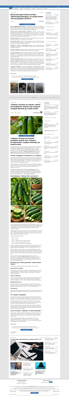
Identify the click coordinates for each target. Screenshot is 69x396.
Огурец (15, 112)
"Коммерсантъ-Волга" (18, 26)
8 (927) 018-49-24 (21, 381)
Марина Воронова (37, 112)
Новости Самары (14, 12)
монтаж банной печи (49, 26)
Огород (12, 112)
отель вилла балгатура (14, 331)
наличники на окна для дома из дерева (51, 41)
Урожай (19, 112)
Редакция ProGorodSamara (28, 151)
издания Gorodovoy (13, 152)
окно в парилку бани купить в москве (49, 134)
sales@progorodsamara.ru (21, 383)
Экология (12, 21)
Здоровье (46, 123)
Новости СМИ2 (12, 82)
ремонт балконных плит (48, 117)
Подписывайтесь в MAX (27, 24)
